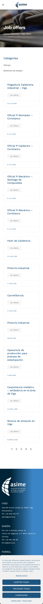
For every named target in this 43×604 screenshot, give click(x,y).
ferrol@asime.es (8, 543)
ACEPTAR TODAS (21, 582)
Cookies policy (16, 601)
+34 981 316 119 (11, 540)
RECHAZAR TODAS (21, 589)
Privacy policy (27, 601)
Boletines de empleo (13, 71)
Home (6, 34)
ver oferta (14, 95)
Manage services (21, 575)
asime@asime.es (8, 517)
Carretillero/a (15, 295)
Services (15, 34)
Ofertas (7, 65)
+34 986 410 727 (12, 514)
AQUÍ (31, 571)
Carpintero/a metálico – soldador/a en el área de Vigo (21, 390)
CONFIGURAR (21, 595)
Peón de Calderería (18, 240)
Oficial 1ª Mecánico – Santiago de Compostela (19, 179)
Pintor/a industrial (18, 268)
